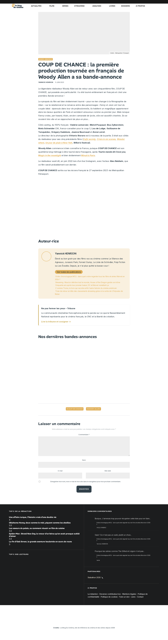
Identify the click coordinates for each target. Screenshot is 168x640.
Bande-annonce (45, 59)
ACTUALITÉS (36, 6)
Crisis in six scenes (106, 139)
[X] (131, 2)
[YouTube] (139, 2)
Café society (89, 139)
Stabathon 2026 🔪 (95, 577)
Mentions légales (129, 594)
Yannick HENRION (45, 82)
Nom (84, 460)
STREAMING (79, 6)
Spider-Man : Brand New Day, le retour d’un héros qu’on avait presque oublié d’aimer (44, 535)
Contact (140, 597)
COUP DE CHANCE (75, 409)
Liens (133, 597)
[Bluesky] (146, 2)
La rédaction (93, 594)
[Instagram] (135, 2)
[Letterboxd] (150, 2)
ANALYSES (96, 6)
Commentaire (84, 435)
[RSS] (157, 2)
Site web (108, 471)
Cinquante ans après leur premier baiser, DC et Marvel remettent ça (82, 285)
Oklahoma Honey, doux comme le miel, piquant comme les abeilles (40, 522)
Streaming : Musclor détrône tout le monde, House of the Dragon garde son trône (87, 282)
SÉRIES (65, 6)
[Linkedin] (142, 2)
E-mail (60, 471)
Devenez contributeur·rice (110, 594)
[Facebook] (128, 2)
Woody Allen (94, 409)
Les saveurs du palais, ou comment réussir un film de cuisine (37, 528)
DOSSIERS (125, 6)
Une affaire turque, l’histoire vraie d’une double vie (32, 517)
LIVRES (112, 6)
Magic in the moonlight (49, 155)
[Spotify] (153, 2)
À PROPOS (140, 6)
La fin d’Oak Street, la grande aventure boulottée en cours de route (40, 541)
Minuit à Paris (88, 155)
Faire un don (124, 597)
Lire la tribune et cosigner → (56, 321)
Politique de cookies (109, 597)
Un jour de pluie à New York (58, 143)
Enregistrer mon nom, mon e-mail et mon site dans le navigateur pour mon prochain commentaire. (85, 481)
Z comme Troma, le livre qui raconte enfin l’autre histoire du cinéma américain (86, 288)
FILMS (51, 6)
